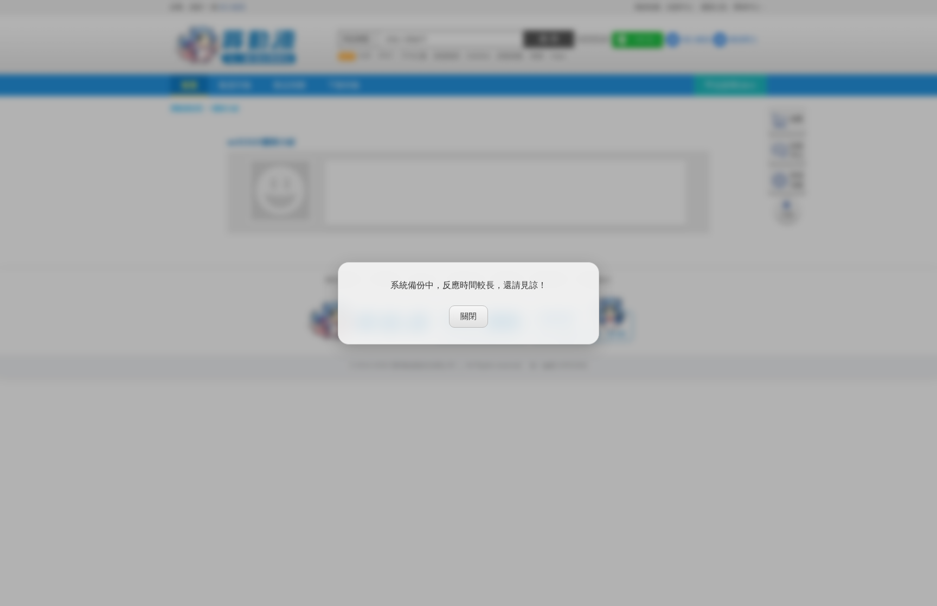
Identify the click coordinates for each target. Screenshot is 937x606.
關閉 (468, 316)
